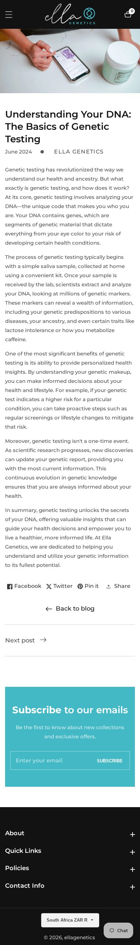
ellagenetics (79, 937)
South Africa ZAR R (68, 920)
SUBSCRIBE (110, 760)
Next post (20, 640)
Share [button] (122, 586)
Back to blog (75, 608)
